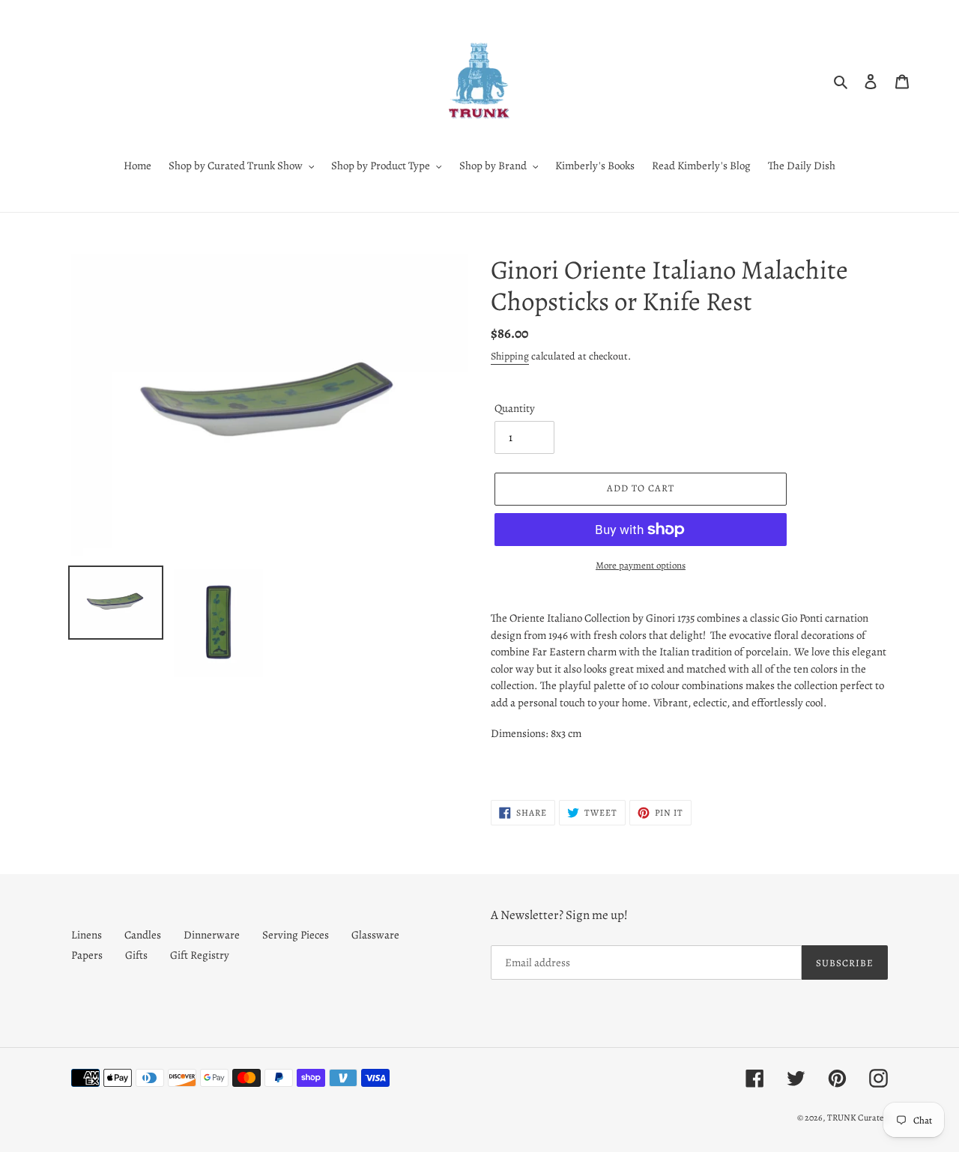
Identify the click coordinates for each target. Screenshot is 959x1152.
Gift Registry (199, 955)
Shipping (510, 356)
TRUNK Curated (857, 1118)
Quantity (514, 408)
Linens (86, 934)
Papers (87, 955)
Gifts (136, 955)
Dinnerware (212, 934)
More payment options (641, 565)
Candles (142, 934)
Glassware (375, 934)
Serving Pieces (295, 934)
